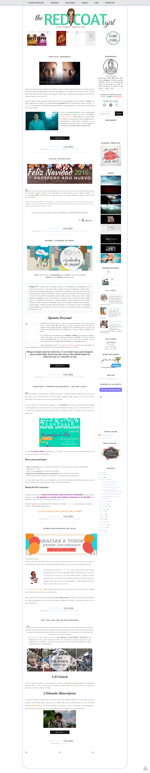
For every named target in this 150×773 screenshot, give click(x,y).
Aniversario (55, 611)
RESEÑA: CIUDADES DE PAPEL (59, 241)
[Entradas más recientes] (26, 752)
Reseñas (81, 377)
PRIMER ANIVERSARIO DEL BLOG (59, 528)
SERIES (85, 3)
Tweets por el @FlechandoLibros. (109, 379)
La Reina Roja (65, 570)
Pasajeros (65, 149)
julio (103, 512)
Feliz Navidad (73, 231)
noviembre (105, 501)
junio (104, 514)
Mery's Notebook (79, 770)
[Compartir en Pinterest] (72, 147)
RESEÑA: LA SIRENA (114, 308)
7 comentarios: (54, 374)
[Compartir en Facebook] (70, 147)
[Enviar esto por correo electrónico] (64, 147)
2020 (102, 472)
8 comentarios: (54, 146)
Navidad (83, 231)
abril (103, 519)
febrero (104, 525)
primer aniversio (65, 519)
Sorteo (77, 519)
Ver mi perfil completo (105, 438)
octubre (104, 504)
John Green (65, 377)
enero (104, 527)
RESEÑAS (55, 3)
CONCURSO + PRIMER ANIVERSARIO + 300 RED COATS (60, 386)
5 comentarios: (54, 741)
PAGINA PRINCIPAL (36, 3)
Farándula (55, 149)
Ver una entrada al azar (111, 390)
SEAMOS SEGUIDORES (115, 295)
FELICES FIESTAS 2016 (60, 159)
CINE (97, 3)
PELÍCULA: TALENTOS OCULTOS (115, 322)
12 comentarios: (54, 608)
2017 (102, 475)
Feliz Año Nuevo (59, 231)
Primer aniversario (70, 611)
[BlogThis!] (66, 147)
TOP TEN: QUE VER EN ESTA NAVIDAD (59, 620)
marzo (104, 522)
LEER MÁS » (59, 138)
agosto (104, 509)
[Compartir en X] (68, 147)
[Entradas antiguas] (93, 752)
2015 (102, 530)
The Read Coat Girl (107, 435)
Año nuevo (46, 231)
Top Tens (64, 743)
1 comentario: (54, 228)
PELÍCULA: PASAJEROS (60, 57)
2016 (102, 477)
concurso (53, 519)
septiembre (106, 506)
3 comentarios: (54, 516)
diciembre (105, 480)
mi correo (70, 504)
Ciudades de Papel (52, 377)
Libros (74, 377)
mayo (104, 517)
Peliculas (74, 149)
